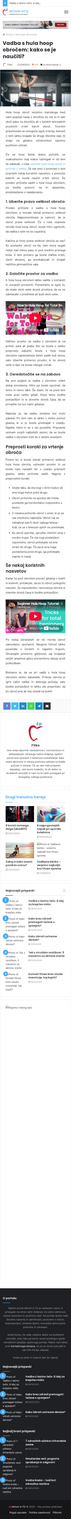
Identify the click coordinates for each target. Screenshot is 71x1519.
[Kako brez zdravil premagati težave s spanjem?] (16, 924)
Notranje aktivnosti (26, 34)
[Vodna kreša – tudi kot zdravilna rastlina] (13, 1486)
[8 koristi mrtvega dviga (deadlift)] (20, 814)
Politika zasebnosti (39, 1512)
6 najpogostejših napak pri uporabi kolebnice (49, 829)
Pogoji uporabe (18, 1512)
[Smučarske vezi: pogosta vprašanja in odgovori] (13, 1466)
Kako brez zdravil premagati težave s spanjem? (41, 922)
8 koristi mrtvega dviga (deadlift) (17, 827)
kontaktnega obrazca (23, 1346)
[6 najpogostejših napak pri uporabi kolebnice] (51, 814)
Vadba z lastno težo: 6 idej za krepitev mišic (34, 3)
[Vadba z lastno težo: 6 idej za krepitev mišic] (16, 906)
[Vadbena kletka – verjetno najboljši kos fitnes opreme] (51, 850)
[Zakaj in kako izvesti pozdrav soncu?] (20, 850)
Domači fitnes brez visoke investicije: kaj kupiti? (45, 976)
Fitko (10, 64)
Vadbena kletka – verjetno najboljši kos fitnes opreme (49, 865)
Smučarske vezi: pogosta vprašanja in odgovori (42, 1460)
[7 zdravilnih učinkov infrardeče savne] (13, 1446)
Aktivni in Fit (18, 1506)
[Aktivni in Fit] (15, 11)
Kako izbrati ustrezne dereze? (42, 938)
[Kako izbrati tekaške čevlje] (35, 24)
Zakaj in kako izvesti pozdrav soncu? (19, 863)
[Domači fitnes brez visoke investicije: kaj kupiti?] (16, 981)
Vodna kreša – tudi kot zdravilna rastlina (40, 1482)
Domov (9, 34)
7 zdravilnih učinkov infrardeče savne (45, 1442)
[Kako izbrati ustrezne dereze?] (16, 941)
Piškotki (57, 1512)
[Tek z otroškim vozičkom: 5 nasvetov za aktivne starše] (16, 960)
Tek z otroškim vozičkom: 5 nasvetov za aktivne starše (46, 954)
